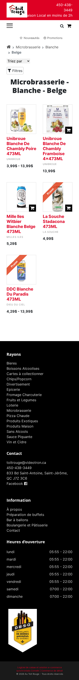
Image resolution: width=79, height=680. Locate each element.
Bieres (12, 363)
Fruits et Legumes (21, 400)
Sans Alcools (17, 431)
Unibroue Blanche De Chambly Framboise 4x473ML (54, 148)
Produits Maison (20, 426)
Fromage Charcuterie (24, 395)
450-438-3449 (64, 7)
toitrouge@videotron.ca (26, 462)
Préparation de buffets (25, 514)
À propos (14, 509)
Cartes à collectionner (25, 374)
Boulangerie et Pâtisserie (27, 525)
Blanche (51, 47)
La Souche (51, 231)
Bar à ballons (17, 520)
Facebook (15, 483)
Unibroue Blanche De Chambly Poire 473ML (21, 146)
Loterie (12, 405)
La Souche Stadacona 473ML (54, 221)
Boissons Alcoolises (23, 368)
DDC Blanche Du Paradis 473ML (20, 294)
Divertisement (18, 384)
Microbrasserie (28, 47)
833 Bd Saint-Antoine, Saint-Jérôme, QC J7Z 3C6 (37, 475)
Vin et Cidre (16, 442)
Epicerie (13, 389)
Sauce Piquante (19, 437)
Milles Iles (15, 236)
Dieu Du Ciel (16, 304)
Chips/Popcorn (19, 379)
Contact (13, 530)
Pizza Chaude (18, 416)
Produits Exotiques (22, 421)
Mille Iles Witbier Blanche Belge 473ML (21, 224)
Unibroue (14, 159)
